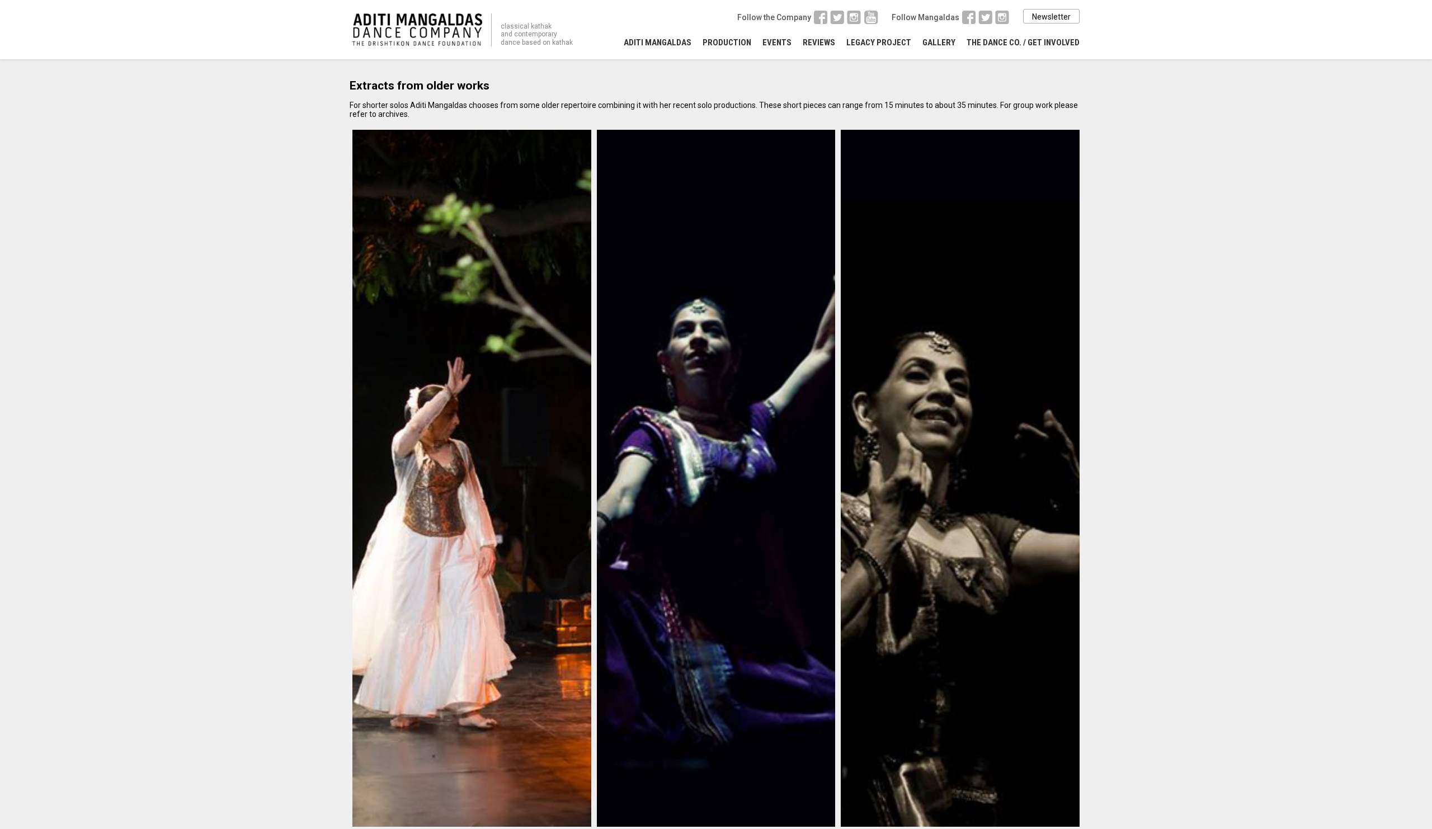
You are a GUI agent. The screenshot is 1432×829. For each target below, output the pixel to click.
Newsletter (1051, 16)
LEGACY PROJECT (878, 42)
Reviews (819, 42)
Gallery (938, 42)
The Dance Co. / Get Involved (1023, 42)
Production (727, 42)
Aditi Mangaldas (657, 42)
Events (777, 42)
